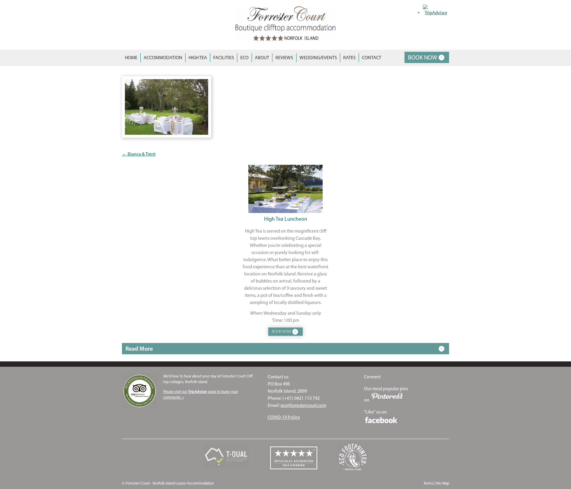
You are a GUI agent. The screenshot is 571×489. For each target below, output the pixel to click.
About (262, 57)
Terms (428, 483)
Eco (244, 57)
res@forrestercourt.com (303, 405)
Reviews (284, 57)
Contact (371, 57)
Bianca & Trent (139, 154)
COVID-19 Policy (284, 417)
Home (131, 57)
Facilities (223, 57)
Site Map (442, 483)
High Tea (198, 57)
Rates (349, 57)
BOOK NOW (422, 57)
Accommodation (163, 57)
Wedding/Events (318, 57)
